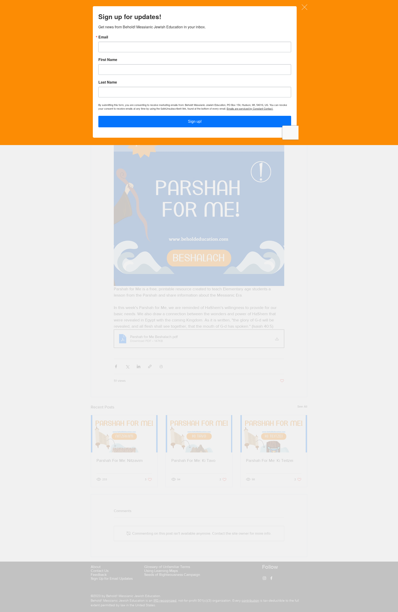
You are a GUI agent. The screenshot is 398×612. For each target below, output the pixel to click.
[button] (304, 7)
